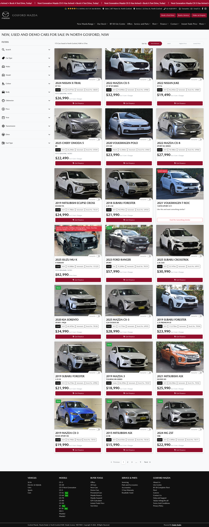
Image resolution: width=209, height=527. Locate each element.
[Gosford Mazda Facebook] (202, 9)
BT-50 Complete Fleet (161, 488)
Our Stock (101, 24)
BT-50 (61, 508)
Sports (30, 490)
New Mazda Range (85, 24)
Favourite (92, 79)
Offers (129, 24)
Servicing (125, 482)
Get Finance (79, 103)
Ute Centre (157, 485)
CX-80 (61, 501)
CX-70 (61, 498)
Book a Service (183, 15)
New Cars (94, 488)
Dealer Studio (176, 525)
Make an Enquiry (199, 15)
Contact (174, 24)
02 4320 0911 (171, 9)
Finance (163, 24)
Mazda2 (62, 514)
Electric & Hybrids (34, 485)
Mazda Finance (96, 495)
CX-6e (61, 493)
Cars (29, 493)
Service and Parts (141, 24)
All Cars (93, 485)
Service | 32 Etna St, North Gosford (149, 9)
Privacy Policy (158, 506)
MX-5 (61, 511)
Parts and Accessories (130, 485)
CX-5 (61, 490)
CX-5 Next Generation (67, 488)
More (201, 24)
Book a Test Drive (167, 15)
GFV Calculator (96, 501)
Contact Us (157, 495)
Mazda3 (62, 516)
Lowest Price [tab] (196, 43)
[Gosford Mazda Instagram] (205, 9)
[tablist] (176, 43)
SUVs (30, 482)
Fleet (154, 24)
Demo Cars (94, 490)
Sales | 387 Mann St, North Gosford (118, 9)
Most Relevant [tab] (155, 43)
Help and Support (159, 498)
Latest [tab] (169, 43)
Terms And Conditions (161, 503)
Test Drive (94, 506)
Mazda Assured (96, 498)
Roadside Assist (127, 493)
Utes (29, 488)
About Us (156, 482)
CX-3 (61, 482)
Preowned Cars (96, 493)
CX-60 (61, 495)
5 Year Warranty (128, 490)
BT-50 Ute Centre (117, 24)
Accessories (126, 488)
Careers (156, 493)
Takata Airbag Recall (160, 501)
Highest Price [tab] (183, 43)
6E (60, 506)
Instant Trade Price (189, 24)
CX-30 (61, 485)
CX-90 (61, 503)
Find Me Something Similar (180, 220)
